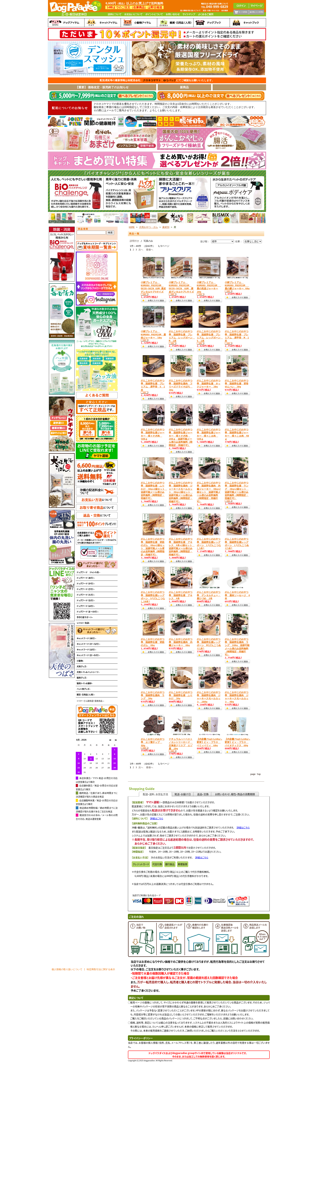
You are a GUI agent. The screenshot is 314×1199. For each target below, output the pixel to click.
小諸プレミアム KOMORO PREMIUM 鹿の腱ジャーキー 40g (237, 285)
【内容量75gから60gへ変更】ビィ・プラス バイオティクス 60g (237, 742)
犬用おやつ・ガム (148, 227)
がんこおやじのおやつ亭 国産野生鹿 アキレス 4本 (180, 595)
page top (255, 774)
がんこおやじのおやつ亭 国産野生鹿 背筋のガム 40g (152, 642)
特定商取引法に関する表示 (101, 969)
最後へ (149, 249)
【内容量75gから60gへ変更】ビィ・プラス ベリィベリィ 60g (209, 742)
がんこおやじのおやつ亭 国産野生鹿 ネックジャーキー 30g (208, 383)
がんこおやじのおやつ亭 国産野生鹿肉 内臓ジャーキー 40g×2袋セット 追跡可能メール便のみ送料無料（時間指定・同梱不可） (209, 492)
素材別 (165, 227)
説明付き (134, 241)
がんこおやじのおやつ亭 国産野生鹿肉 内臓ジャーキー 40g (180, 642)
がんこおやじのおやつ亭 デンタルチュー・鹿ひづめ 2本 (208, 595)
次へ (140, 249)
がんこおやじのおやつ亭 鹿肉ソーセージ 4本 (237, 595)
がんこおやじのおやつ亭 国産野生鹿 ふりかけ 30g (180, 695)
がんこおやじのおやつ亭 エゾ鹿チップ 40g (152, 742)
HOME (132, 227)
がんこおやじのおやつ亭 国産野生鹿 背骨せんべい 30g (236, 383)
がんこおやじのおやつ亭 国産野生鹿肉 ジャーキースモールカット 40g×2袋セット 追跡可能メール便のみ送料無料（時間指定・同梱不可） (181, 492)
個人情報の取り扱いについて (67, 969)
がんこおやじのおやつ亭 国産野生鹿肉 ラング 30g (152, 695)
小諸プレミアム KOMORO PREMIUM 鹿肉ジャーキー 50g (153, 334)
